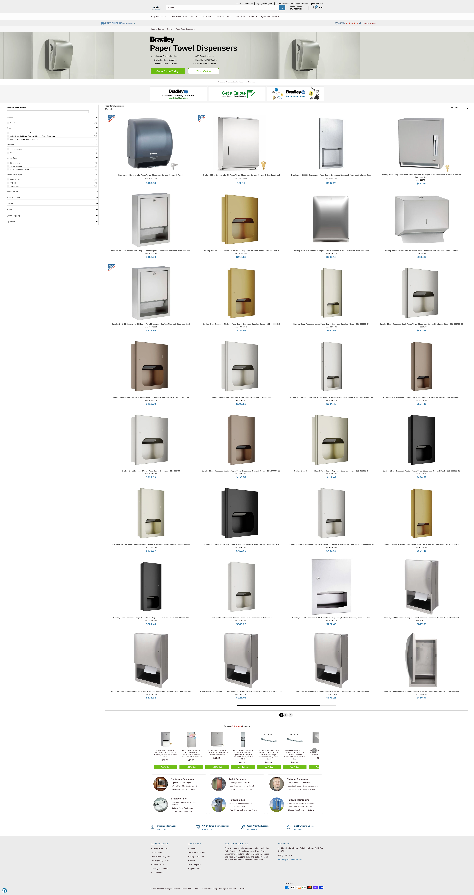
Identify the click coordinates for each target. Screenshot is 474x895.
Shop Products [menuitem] (157, 16)
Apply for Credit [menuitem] (302, 4)
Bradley (170, 29)
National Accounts (297, 779)
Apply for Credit (157, 865)
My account (296, 9)
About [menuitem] (238, 4)
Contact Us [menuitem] (248, 4)
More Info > (207, 830)
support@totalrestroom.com (290, 860)
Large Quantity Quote (160, 860)
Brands (161, 29)
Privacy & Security (196, 857)
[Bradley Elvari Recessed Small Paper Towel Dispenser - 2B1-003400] (151, 440)
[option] (52, 122)
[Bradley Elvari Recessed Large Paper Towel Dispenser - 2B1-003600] (241, 366)
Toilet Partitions (238, 779)
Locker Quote (156, 852)
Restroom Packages (182, 779)
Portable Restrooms (298, 800)
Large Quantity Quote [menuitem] (264, 4)
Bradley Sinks (179, 798)
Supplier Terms (194, 868)
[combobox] (458, 108)
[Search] (282, 7)
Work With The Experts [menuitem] (201, 16)
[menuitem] (317, 4)
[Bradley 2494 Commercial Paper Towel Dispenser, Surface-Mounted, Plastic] (151, 143)
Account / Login (157, 872)
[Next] (314, 750)
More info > (161, 830)
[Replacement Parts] (295, 94)
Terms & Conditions (196, 852)
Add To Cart (165, 767)
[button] (52, 117)
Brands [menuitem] (239, 16)
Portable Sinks (237, 800)
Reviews (191, 860)
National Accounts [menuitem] (223, 16)
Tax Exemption (194, 865)
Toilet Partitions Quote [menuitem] (284, 4)
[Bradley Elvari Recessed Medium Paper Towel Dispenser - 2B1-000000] (241, 586)
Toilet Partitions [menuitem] (177, 16)
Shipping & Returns (159, 848)
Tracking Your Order (159, 868)
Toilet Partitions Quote (160, 857)
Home (153, 29)
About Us (192, 848)
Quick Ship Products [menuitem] (270, 16)
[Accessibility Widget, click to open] (4, 890)
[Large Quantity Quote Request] (237, 94)
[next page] (290, 715)
